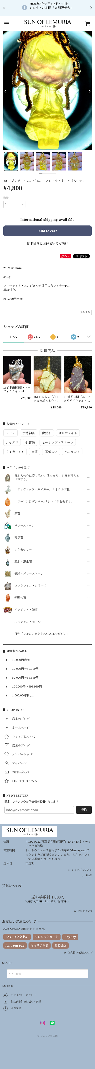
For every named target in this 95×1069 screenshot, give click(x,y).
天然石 (18, 538)
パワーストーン (24, 525)
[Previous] (5, 91)
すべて (14, 337)
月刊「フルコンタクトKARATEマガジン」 (42, 634)
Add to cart (47, 231)
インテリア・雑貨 (26, 610)
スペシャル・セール (27, 622)
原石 (17, 513)
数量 (6, 198)
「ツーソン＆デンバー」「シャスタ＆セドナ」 (44, 501)
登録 (84, 809)
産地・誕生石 (23, 562)
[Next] (89, 91)
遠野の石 (20, 598)
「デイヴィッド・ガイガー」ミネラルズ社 (42, 489)
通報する (85, 312)
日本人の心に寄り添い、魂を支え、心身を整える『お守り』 (46, 477)
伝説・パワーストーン (29, 574)
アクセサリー (23, 550)
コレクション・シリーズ (30, 586)
